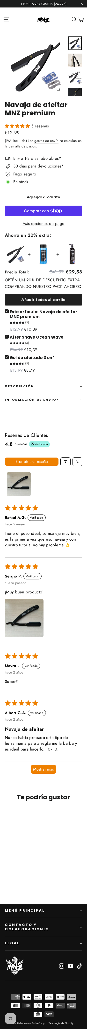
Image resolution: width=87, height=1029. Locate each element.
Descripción (19, 386)
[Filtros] (65, 461)
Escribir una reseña (31, 461)
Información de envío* (32, 400)
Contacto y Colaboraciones (27, 927)
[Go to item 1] (19, 484)
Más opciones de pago (43, 223)
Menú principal (25, 910)
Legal (12, 943)
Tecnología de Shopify (61, 1023)
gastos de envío (46, 140)
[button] (18, 126)
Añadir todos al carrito (43, 299)
